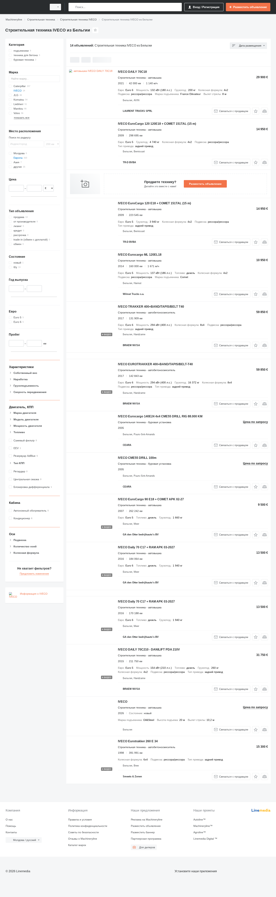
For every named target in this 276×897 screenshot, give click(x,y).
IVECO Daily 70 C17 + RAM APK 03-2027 (146, 547)
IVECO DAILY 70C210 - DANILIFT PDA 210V (149, 649)
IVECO (122, 701)
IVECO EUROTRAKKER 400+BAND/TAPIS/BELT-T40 (155, 364)
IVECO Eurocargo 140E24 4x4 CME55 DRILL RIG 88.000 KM (160, 416)
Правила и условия (80, 819)
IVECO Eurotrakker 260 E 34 (138, 741)
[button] (255, 111)
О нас (9, 819)
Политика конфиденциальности (87, 825)
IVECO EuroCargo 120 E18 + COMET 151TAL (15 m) (154, 203)
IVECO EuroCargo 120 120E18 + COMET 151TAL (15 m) (157, 123)
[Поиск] (72, 7)
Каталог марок (77, 845)
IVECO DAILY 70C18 (132, 71)
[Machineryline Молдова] (25, 7)
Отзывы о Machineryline (82, 838)
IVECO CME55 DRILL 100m (137, 457)
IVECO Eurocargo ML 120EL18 (139, 254)
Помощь (11, 825)
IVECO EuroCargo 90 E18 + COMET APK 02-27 (151, 499)
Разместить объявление (205, 183)
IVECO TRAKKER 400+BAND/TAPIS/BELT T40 (151, 306)
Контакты (11, 832)
